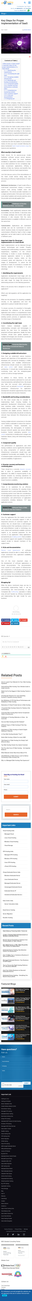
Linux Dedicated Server (11, 879)
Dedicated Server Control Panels (8, 1156)
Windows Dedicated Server (12, 875)
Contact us (3, 1206)
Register (29, 6)
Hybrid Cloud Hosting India (7, 1208)
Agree (4, 1295)
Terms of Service (8, 1229)
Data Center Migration (6, 1163)
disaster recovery (25, 469)
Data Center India (8, 900)
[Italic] (5, 647)
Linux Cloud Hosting (10, 837)
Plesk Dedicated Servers (7, 1171)
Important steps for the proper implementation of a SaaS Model (10, 67)
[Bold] (3, 647)
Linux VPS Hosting (10, 862)
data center (9, 367)
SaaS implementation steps (20, 146)
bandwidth (20, 386)
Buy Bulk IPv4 (4, 1153)
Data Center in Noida (6, 1128)
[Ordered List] (11, 647)
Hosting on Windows (6, 1101)
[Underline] (7, 647)
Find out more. (25, 1293)
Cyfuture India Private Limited (19, 1231)
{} (20, 647)
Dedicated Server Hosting (7, 1113)
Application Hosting (5, 1186)
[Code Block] (17, 647)
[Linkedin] (18, 1234)
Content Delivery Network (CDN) (8, 1106)
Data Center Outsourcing (7, 1213)
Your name (7, 779)
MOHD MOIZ (27, 30)
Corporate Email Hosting (7, 1178)
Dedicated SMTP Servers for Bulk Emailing (11, 1121)
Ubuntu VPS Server (5, 1151)
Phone (5, 789)
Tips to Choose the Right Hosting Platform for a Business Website (15, 966)
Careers (3, 1201)
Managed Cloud (9, 834)
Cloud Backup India (5, 1211)
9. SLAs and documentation (8, 96)
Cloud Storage (9, 845)
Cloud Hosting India (8, 830)
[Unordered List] (13, 647)
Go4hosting (14, 592)
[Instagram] (24, 1234)
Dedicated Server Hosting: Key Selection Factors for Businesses (14, 950)
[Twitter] (13, 1234)
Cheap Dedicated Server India (11, 872)
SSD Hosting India (5, 1166)
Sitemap (26, 1229)
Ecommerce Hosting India (7, 1116)
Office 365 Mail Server (6, 1148)
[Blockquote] (15, 647)
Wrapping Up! (9, 98)
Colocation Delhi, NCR (6, 1161)
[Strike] (9, 647)
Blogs (3, 14)
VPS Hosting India (8, 851)
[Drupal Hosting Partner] (18, 1274)
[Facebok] (7, 1234)
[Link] (19, 647)
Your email (7, 784)
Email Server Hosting (9, 910)
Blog (2, 1191)
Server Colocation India (11, 904)
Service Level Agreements (10, 550)
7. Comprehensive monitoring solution (10, 91)
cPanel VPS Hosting (10, 866)
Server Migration (8, 913)
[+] (22, 647)
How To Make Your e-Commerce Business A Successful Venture (15, 955)
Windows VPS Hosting (11, 858)
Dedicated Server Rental (6, 1168)
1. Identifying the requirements (10, 71)
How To (3, 1193)
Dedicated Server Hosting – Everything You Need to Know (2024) (15, 976)
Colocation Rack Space (6, 1173)
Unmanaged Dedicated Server (13, 887)
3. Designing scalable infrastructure (11, 77)
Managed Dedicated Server (12, 883)
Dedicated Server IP (10, 891)
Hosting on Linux (5, 1098)
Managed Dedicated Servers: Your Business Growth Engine (15, 961)
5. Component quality (11, 83)
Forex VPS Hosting (5, 1143)
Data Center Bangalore (6, 1221)
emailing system (17, 537)
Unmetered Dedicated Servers (13, 894)
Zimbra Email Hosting (6, 1176)
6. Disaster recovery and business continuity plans (11, 87)
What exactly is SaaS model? (11, 64)
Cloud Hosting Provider (6, 1218)
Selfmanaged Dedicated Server (8, 1146)
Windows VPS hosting (6, 1123)
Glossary (3, 1196)
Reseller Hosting (8, 917)
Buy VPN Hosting (5, 1183)
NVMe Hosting (4, 1141)
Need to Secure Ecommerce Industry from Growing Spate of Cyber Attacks (15, 940)
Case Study (4, 1198)
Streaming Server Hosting (7, 1181)
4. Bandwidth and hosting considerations (10, 81)
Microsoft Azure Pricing (6, 1158)
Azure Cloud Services (6, 1216)
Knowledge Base (20, 6)
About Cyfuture (4, 1203)
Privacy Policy (18, 1229)
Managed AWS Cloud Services (8, 1126)
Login (25, 6)
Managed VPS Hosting (11, 854)
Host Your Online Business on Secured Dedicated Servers (14, 971)
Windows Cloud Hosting (11, 841)
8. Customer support (11, 93)
